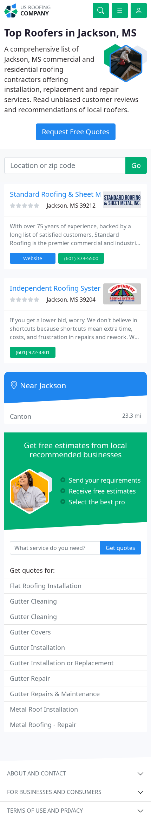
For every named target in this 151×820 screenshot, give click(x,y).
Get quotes (120, 548)
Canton (75, 416)
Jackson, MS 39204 (71, 299)
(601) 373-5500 (81, 258)
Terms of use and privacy (45, 810)
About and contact (36, 773)
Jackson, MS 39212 (71, 205)
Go (136, 165)
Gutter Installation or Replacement (62, 663)
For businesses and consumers (54, 792)
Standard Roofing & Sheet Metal (61, 194)
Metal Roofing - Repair (43, 724)
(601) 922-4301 (33, 352)
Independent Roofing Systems (59, 288)
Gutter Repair (30, 678)
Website (32, 258)
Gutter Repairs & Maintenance (55, 694)
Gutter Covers (30, 632)
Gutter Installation (37, 647)
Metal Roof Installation (44, 709)
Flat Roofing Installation (45, 586)
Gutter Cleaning (33, 601)
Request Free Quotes (76, 131)
